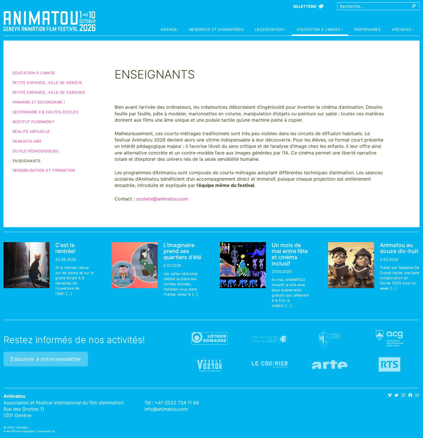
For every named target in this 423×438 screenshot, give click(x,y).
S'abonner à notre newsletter (45, 359)
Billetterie (305, 6)
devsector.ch (46, 431)
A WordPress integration (19, 431)
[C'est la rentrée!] (26, 265)
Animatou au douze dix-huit (399, 248)
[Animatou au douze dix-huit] (351, 265)
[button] (270, 30)
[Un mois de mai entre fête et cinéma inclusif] (243, 265)
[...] (69, 293)
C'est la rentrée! (65, 248)
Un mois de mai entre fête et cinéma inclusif (290, 254)
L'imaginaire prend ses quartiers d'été (182, 251)
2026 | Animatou (17, 427)
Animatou (49, 21)
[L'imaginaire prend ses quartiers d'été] (135, 265)
